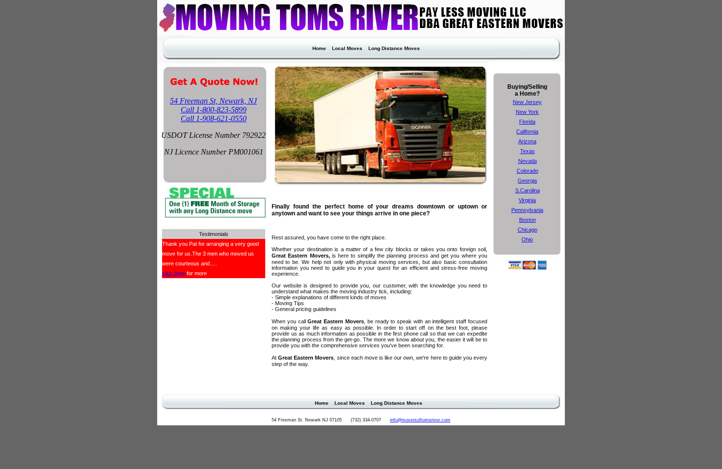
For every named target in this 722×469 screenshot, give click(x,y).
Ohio (527, 239)
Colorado (527, 171)
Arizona (527, 141)
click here (173, 273)
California (527, 131)
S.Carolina (527, 190)
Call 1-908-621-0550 (214, 118)
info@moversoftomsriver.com (420, 419)
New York (527, 112)
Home (319, 48)
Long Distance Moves (394, 48)
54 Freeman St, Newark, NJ (213, 101)
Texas (527, 151)
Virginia (527, 200)
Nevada (527, 161)
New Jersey (527, 102)
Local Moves (347, 48)
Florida (527, 122)
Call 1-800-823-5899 (214, 109)
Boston (527, 220)
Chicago (527, 230)
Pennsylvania (527, 210)
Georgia (527, 180)
